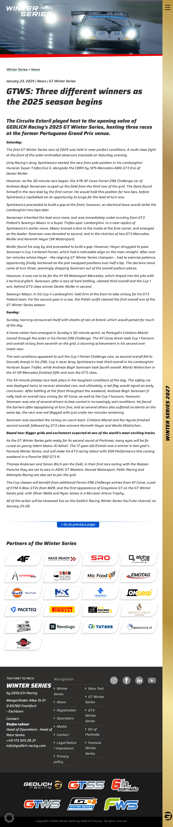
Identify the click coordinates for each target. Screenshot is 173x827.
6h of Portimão (92, 732)
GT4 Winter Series (90, 716)
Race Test (96, 688)
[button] (76, 50)
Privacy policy (61, 759)
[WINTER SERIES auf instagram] (114, 721)
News (35, 69)
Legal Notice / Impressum (65, 745)
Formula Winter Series (93, 748)
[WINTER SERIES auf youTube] (152, 721)
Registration (66, 710)
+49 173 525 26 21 (21, 740)
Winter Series (17, 69)
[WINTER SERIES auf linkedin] (139, 721)
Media (62, 726)
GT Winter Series (94, 699)
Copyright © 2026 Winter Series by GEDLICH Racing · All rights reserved (81, 821)
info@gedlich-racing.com (26, 745)
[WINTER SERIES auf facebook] (126, 721)
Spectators (65, 718)
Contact (63, 734)
